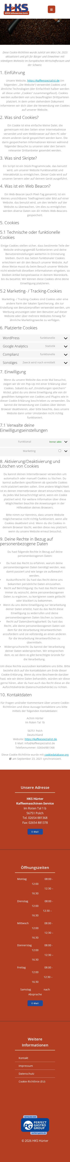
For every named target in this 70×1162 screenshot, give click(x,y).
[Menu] (51, 9)
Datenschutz (26, 1073)
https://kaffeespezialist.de (43, 80)
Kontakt (23, 1058)
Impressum (26, 1066)
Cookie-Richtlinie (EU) (32, 1081)
